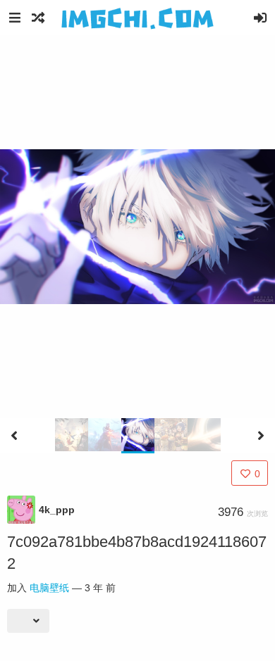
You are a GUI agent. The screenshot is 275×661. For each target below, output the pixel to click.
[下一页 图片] (261, 436)
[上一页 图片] (14, 436)
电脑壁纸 (49, 587)
